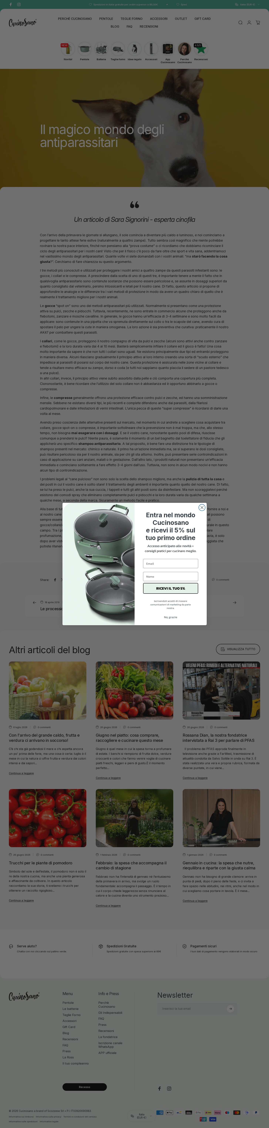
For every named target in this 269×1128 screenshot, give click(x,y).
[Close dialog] (202, 507)
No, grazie (170, 617)
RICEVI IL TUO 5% (170, 588)
